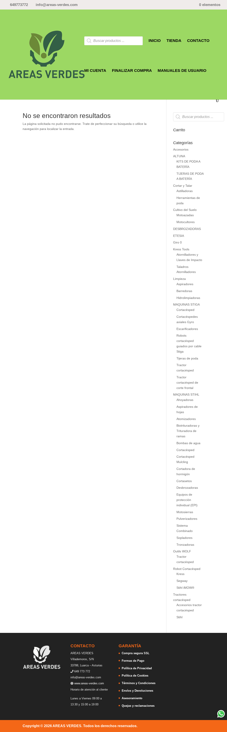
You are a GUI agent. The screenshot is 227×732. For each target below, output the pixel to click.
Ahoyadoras (184, 400)
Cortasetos (184, 481)
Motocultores (185, 222)
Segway (182, 581)
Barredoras (184, 291)
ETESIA (178, 235)
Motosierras (184, 512)
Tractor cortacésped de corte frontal (187, 382)
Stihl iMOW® (185, 587)
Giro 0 (177, 242)
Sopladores (184, 538)
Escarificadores (187, 329)
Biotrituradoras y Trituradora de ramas (188, 431)
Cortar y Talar (182, 185)
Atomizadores (186, 419)
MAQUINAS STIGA (186, 304)
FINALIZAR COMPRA (132, 71)
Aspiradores (184, 284)
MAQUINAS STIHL (186, 394)
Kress (180, 574)
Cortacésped (185, 310)
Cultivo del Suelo (185, 210)
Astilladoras (184, 191)
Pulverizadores (186, 518)
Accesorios (180, 149)
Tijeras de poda (187, 358)
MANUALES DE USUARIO (182, 71)
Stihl (179, 617)
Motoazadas (185, 215)
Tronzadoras (185, 544)
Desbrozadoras (187, 487)
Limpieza (179, 279)
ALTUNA (179, 156)
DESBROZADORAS (187, 229)
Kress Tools (181, 249)
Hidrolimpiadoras (188, 298)
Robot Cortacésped (186, 569)
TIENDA (173, 41)
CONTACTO (198, 41)
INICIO (155, 41)
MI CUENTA (95, 71)
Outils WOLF (182, 551)
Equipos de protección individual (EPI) (187, 500)
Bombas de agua (188, 443)
